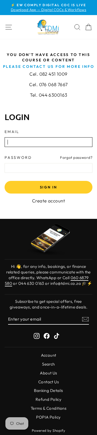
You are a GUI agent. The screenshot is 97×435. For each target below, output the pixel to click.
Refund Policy (49, 399)
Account (48, 355)
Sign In (48, 187)
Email (12, 131)
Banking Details (48, 390)
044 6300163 (53, 95)
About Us (48, 373)
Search (48, 364)
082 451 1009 (53, 74)
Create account (48, 201)
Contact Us (48, 381)
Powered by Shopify (48, 430)
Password (18, 157)
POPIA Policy (48, 417)
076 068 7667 (53, 84)
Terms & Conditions (49, 408)
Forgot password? (76, 157)
